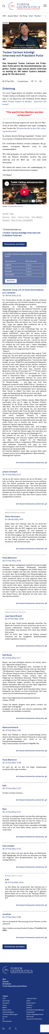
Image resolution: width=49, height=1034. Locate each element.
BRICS (5, 1007)
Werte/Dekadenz (8, 1012)
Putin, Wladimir (37, 217)
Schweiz (29, 1005)
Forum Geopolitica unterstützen (15, 986)
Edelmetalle (30, 1012)
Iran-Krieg (23, 16)
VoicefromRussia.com (15, 206)
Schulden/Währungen (10, 1014)
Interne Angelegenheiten (34, 1014)
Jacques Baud (12, 16)
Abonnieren (7, 984)
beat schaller (18, 876)
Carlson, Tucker (24, 217)
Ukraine (29, 1007)
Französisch (9, 275)
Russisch (8, 271)
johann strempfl (19, 513)
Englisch (8, 265)
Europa (5, 1017)
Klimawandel (7, 1021)
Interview (6, 217)
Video (13, 217)
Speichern (11, 281)
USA (4, 16)
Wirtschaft (30, 1017)
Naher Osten (7, 1010)
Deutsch (8, 268)
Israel (31, 16)
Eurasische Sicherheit (34, 1019)
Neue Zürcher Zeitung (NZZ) (22, 220)
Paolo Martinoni (20, 612)
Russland (37, 16)
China (5, 1005)
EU (3, 1019)
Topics (5, 996)
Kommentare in (10, 261)
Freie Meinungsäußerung (35, 1010)
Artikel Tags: (8, 214)
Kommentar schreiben (14, 244)
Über (4, 979)
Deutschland (30, 1003)
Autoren (6, 981)
